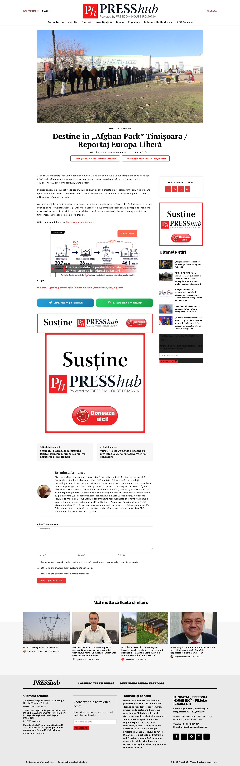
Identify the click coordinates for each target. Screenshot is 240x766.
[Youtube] (206, 737)
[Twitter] (174, 189)
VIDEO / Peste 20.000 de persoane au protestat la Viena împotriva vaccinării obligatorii (124, 453)
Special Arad (82, 659)
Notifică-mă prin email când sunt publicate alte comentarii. (66, 568)
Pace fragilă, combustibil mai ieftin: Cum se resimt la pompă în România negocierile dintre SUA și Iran (192, 650)
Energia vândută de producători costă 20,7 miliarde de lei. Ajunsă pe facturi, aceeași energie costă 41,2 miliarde (188, 295)
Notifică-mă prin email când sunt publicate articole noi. (64, 573)
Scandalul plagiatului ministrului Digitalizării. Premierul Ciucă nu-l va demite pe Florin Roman (62, 453)
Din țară (27, 721)
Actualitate (28, 733)
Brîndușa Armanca (117, 152)
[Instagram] (184, 737)
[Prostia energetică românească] (46, 628)
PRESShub (130, 659)
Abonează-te (167, 361)
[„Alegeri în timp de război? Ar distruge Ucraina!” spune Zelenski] (165, 264)
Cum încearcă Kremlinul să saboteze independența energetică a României (187, 309)
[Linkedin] (187, 189)
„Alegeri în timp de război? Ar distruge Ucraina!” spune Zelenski (188, 264)
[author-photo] (25, 651)
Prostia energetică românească (40, 647)
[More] (194, 189)
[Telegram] (191, 737)
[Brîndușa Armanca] (44, 491)
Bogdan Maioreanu (182, 657)
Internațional (29, 706)
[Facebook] (168, 189)
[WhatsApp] (181, 189)
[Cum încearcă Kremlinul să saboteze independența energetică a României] (165, 309)
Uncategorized (120, 128)
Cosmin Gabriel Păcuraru (37, 651)
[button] (47, 11)
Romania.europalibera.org (80, 222)
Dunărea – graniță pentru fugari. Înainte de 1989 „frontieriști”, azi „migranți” (80, 287)
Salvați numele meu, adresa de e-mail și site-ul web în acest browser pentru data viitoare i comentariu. (89, 562)
